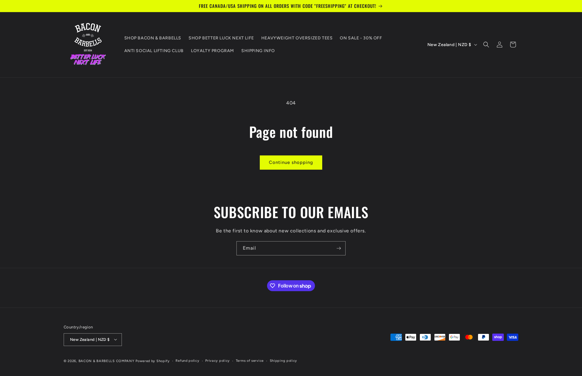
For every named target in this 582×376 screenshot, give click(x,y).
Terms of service (250, 360)
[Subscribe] (338, 248)
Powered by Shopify (152, 361)
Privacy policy (217, 360)
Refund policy (187, 360)
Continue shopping (291, 162)
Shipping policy (283, 360)
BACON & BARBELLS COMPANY (107, 361)
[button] (486, 44)
